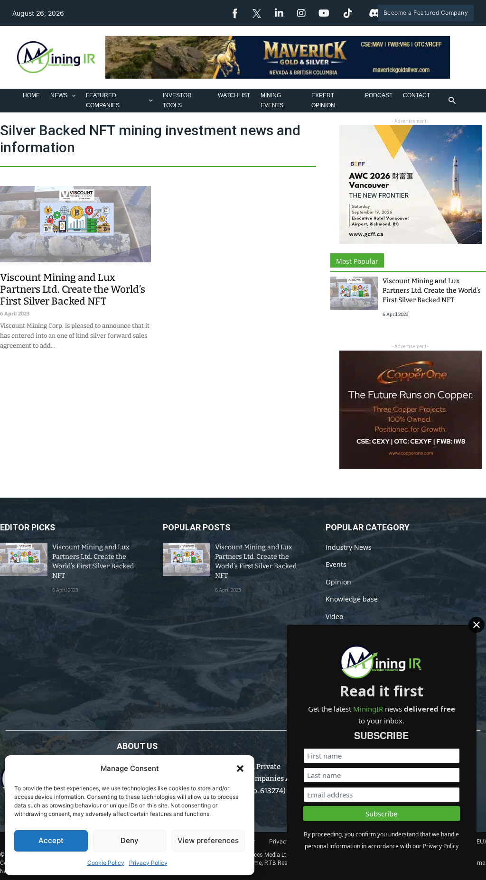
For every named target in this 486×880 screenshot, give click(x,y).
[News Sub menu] (73, 95)
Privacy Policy (148, 862)
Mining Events (272, 100)
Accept (51, 840)
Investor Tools (177, 100)
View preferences (208, 840)
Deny (130, 840)
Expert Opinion (323, 100)
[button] (240, 768)
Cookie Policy (105, 862)
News (58, 95)
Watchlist (234, 95)
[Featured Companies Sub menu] (150, 100)
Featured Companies (103, 100)
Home (31, 95)
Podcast (379, 95)
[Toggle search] (452, 100)
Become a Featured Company (425, 12)
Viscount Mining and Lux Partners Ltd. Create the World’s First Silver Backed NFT (72, 289)
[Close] (476, 625)
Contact (416, 95)
